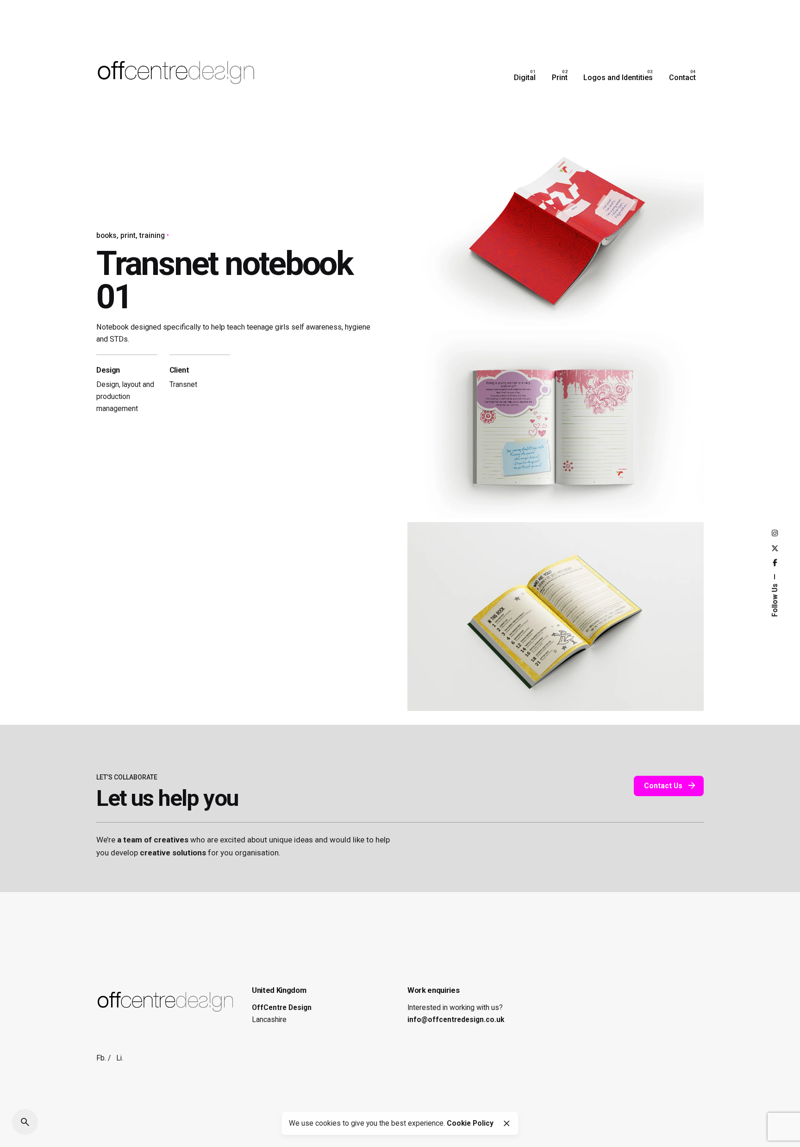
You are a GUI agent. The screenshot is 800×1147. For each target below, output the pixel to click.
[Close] (506, 1123)
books (106, 235)
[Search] (25, 1122)
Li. (119, 1058)
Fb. (101, 1058)
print (128, 235)
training (152, 235)
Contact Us (663, 786)
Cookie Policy (470, 1123)
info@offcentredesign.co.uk (455, 1020)
